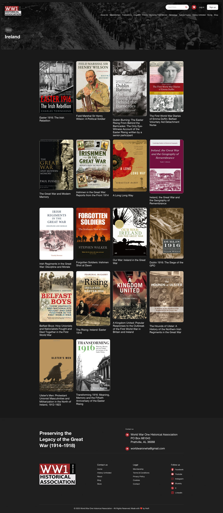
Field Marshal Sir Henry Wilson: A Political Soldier (90, 117)
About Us (104, 15)
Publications (127, 15)
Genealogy (173, 15)
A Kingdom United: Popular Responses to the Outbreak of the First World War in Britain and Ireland (128, 327)
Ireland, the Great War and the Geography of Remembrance (165, 200)
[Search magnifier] (186, 7)
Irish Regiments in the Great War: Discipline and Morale (55, 265)
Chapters (137, 15)
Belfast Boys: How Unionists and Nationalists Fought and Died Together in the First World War (55, 330)
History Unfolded (199, 15)
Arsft (147, 508)
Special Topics (185, 15)
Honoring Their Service (158, 15)
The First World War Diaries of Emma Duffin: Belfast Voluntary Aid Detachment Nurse (165, 120)
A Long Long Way (123, 195)
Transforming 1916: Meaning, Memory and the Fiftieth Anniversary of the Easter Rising (93, 399)
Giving (209, 15)
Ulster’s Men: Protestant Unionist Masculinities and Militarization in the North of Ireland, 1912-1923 (55, 400)
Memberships (115, 15)
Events (145, 15)
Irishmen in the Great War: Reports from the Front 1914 (92, 194)
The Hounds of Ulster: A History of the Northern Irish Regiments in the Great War (165, 329)
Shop (216, 15)
